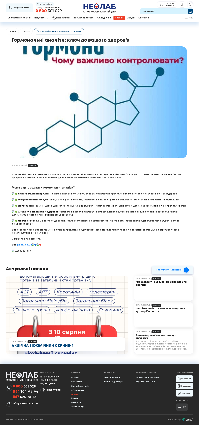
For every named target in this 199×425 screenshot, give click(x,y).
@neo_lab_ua (24, 245)
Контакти (143, 18)
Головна (75, 377)
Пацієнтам (76, 382)
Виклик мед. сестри (113, 382)
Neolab (12, 31)
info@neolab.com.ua (25, 403)
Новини (26, 31)
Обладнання (104, 18)
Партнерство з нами (146, 382)
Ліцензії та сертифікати (147, 377)
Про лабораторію (83, 18)
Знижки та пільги (112, 377)
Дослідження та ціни (19, 18)
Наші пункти (54, 390)
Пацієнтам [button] (40, 18)
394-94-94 (25, 391)
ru (191, 18)
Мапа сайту (77, 407)
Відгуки (131, 18)
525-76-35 (25, 397)
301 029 (49, 11)
